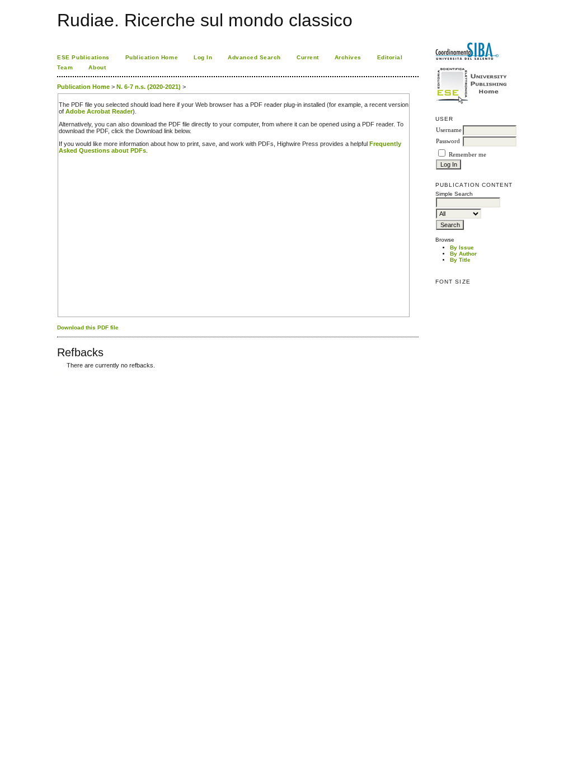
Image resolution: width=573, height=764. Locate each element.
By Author (463, 254)
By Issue (462, 247)
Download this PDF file (88, 327)
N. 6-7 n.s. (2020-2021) (148, 86)
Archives (348, 57)
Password (448, 141)
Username (449, 130)
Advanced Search (254, 57)
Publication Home (151, 57)
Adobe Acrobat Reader (99, 111)
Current (308, 57)
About (97, 67)
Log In (203, 57)
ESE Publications (83, 57)
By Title (460, 260)
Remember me (467, 155)
